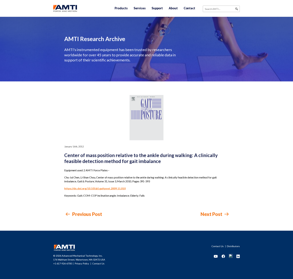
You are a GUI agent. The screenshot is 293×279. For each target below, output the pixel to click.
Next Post (211, 214)
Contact (189, 8)
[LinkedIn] (238, 256)
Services (140, 8)
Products (121, 8)
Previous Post (86, 214)
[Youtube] (216, 256)
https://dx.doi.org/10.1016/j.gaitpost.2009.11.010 (95, 188)
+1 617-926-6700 (62, 263)
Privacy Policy (82, 263)
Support (157, 8)
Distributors (233, 246)
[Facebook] (223, 256)
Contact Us (217, 246)
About (173, 8)
